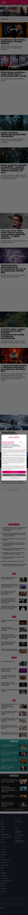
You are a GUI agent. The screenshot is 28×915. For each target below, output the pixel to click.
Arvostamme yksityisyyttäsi (8, 441)
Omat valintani (14, 475)
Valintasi (20, 442)
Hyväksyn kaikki (14, 472)
